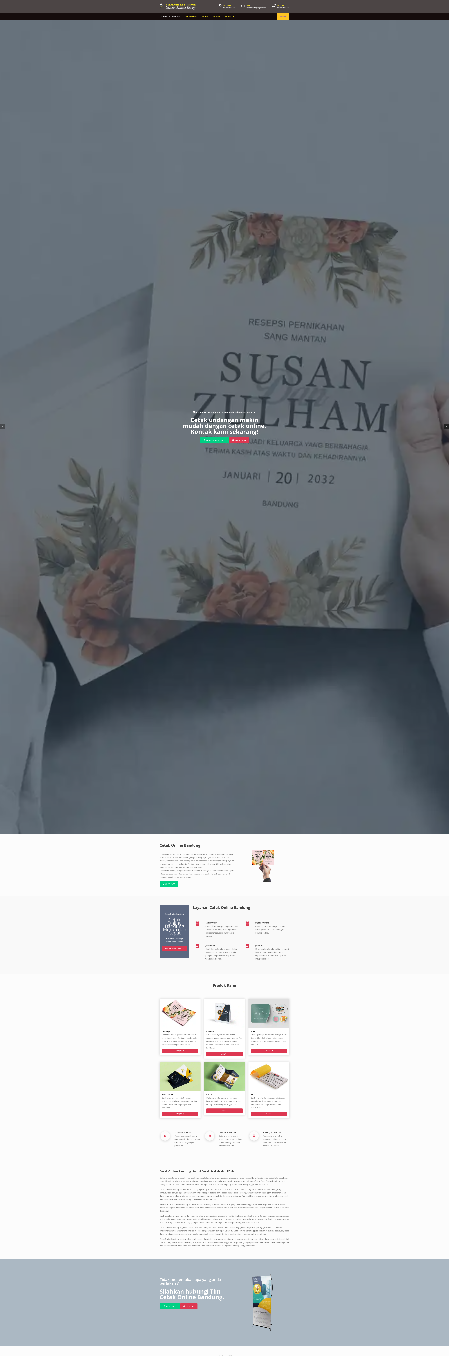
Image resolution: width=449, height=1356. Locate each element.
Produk (228, 16)
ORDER (283, 16)
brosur (201, 874)
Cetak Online (164, 854)
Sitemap (216, 16)
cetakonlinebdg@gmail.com (256, 8)
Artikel (205, 16)
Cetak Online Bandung (181, 4)
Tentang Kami (191, 16)
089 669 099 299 (229, 8)
